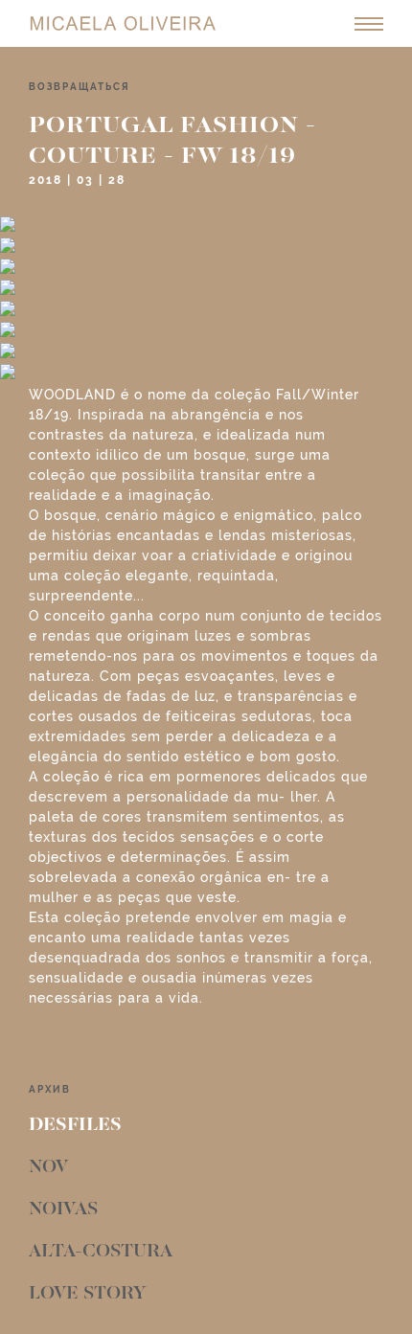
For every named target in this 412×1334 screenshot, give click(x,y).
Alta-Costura (100, 1251)
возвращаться (79, 86)
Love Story (87, 1293)
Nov (48, 1167)
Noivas (63, 1209)
